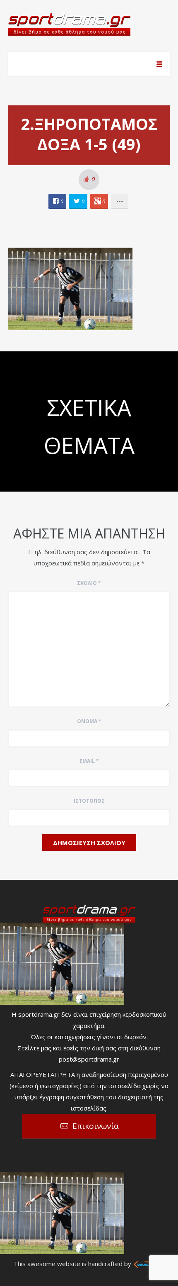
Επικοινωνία (95, 1125)
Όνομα (89, 721)
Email (89, 761)
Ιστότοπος (89, 800)
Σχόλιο (89, 583)
